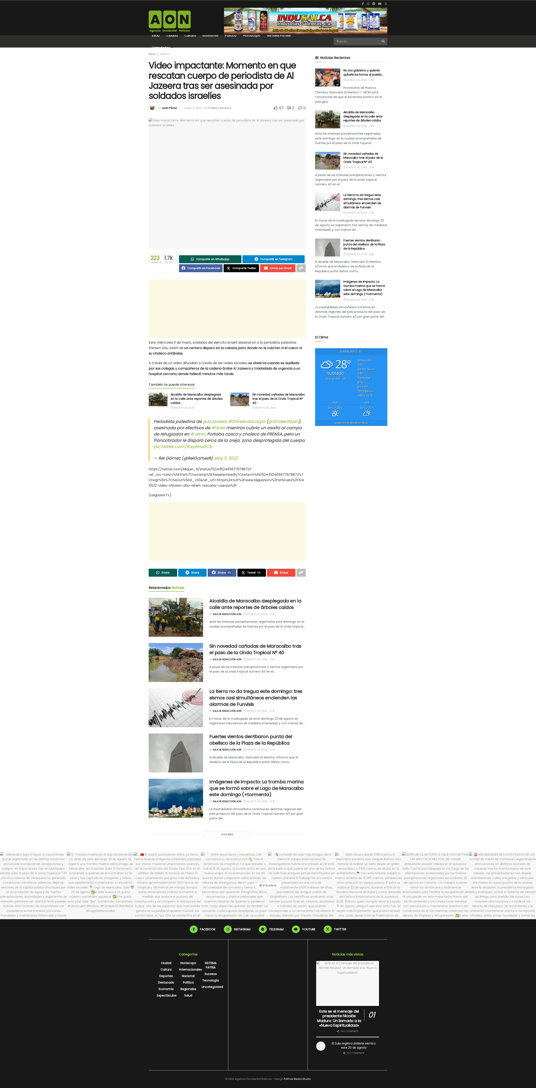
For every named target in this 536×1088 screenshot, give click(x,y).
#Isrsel (218, 428)
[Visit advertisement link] (305, 21)
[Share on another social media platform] (301, 268)
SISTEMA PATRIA (279, 35)
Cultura (190, 35)
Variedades (161, 47)
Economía (210, 35)
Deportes (166, 976)
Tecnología (210, 980)
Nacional (188, 976)
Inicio (156, 35)
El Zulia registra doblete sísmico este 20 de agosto (354, 1045)
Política (230, 35)
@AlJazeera (215, 421)
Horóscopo (251, 35)
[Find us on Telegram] (373, 4)
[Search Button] (383, 41)
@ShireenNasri (283, 421)
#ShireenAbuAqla (246, 421)
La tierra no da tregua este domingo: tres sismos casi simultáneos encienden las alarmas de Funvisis (255, 698)
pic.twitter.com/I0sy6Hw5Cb (183, 447)
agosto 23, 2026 (183, 407)
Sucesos (225, 108)
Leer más (227, 834)
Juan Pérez (169, 108)
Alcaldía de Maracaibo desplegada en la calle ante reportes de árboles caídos (197, 398)
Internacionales (190, 969)
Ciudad (172, 35)
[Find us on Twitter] (385, 4)
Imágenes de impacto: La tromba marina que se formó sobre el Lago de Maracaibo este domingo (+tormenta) (256, 788)
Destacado (166, 982)
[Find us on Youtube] (379, 4)
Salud (188, 995)
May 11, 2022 (226, 458)
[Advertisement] (227, 309)
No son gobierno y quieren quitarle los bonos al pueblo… (363, 72)
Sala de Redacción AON (227, 614)
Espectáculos (167, 995)
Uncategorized (212, 987)
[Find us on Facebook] (363, 4)
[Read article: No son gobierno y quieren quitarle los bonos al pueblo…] (327, 77)
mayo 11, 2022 (193, 108)
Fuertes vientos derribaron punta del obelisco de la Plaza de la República (250, 739)
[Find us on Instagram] (368, 4)
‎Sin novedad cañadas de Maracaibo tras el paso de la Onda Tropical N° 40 (278, 398)
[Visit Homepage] (170, 21)
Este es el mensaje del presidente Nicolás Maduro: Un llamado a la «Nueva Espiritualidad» (339, 1018)
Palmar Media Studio (297, 1079)
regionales (188, 989)
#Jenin (197, 434)
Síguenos (269, 885)
